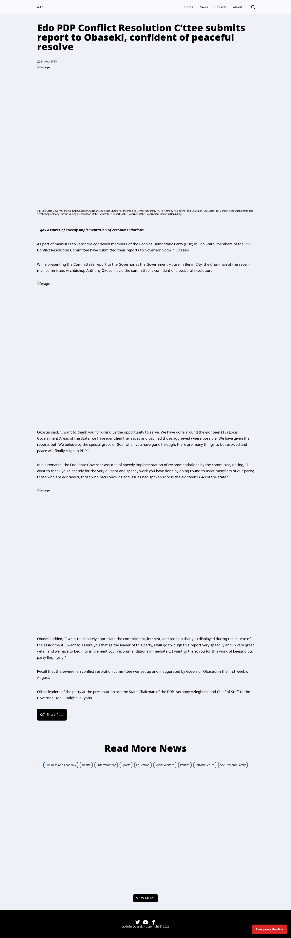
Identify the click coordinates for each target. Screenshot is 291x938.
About (237, 7)
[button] (253, 7)
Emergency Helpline (269, 929)
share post (55, 714)
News (204, 7)
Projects (220, 7)
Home (188, 7)
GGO (39, 7)
